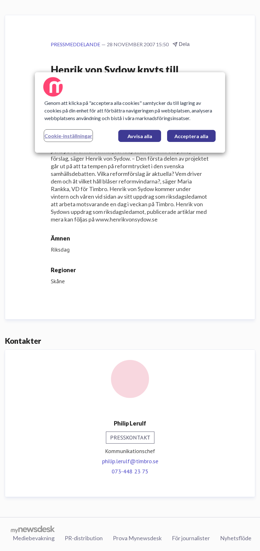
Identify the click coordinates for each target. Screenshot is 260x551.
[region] (130, 112)
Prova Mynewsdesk (137, 538)
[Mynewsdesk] (33, 529)
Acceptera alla (191, 136)
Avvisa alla (139, 136)
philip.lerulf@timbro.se (130, 461)
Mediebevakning (34, 538)
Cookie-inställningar (68, 136)
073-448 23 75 (130, 471)
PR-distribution (84, 538)
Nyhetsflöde (235, 538)
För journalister (191, 538)
